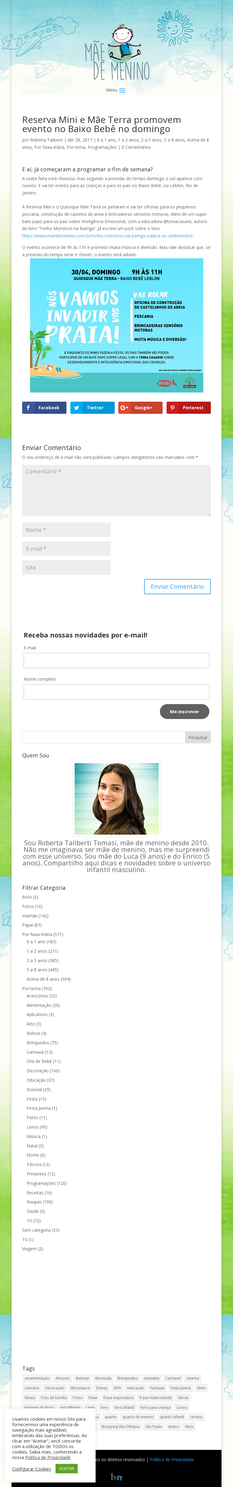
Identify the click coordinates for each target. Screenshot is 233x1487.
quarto (110, 1416)
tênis (189, 1426)
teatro (173, 1426)
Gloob (183, 1397)
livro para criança (155, 1407)
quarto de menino (138, 1416)
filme (201, 1388)
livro (104, 1407)
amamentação (37, 1378)
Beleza (33, 1033)
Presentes (36, 1174)
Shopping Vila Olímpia (120, 1426)
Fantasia (157, 1388)
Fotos (28, 906)
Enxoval (34, 1089)
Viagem (29, 1248)
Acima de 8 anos (43, 979)
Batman (82, 1378)
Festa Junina (39, 1108)
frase (93, 1397)
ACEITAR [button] (66, 1468)
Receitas (35, 1193)
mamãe (29, 916)
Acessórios (37, 996)
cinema (193, 1378)
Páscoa (34, 1164)
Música (34, 1136)
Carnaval (35, 1052)
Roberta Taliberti (46, 140)
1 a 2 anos (128, 140)
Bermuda (103, 1378)
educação (135, 1388)
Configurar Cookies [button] (31, 1468)
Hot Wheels (70, 1407)
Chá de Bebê (39, 1061)
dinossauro (80, 1388)
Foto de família (54, 1397)
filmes (30, 1397)
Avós (27, 897)
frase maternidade (156, 1397)
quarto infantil (172, 1416)
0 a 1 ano (106, 140)
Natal (32, 1146)
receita (196, 1416)
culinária (32, 1388)
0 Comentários (136, 147)
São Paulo (153, 1426)
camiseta (151, 1378)
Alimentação (39, 1005)
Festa (32, 1099)
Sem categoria (36, 1230)
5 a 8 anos (174, 140)
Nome (33, 1155)
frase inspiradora (118, 1397)
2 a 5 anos (151, 140)
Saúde (33, 1211)
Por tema (76, 147)
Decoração (38, 1070)
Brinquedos (38, 1042)
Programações (102, 147)
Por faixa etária (49, 147)
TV (29, 1220)
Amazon (63, 1378)
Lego (90, 1407)
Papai (27, 925)
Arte (31, 1024)
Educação (36, 1080)
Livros (33, 1127)
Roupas (34, 1202)
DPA (117, 1388)
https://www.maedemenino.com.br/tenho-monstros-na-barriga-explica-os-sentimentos (107, 236)
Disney (102, 1388)
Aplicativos (37, 1014)
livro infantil (124, 1407)
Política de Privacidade (172, 1459)
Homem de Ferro (39, 1407)
